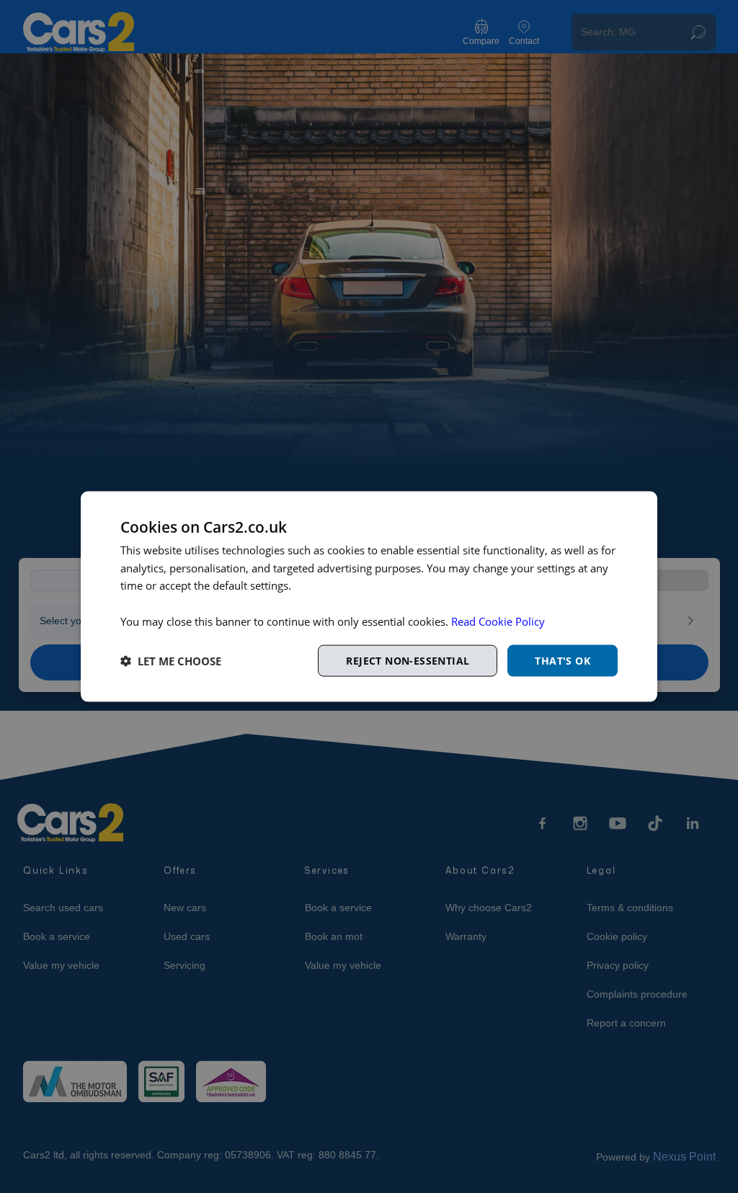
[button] (170, 661)
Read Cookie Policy (498, 620)
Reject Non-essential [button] (407, 660)
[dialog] (369, 596)
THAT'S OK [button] (562, 660)
